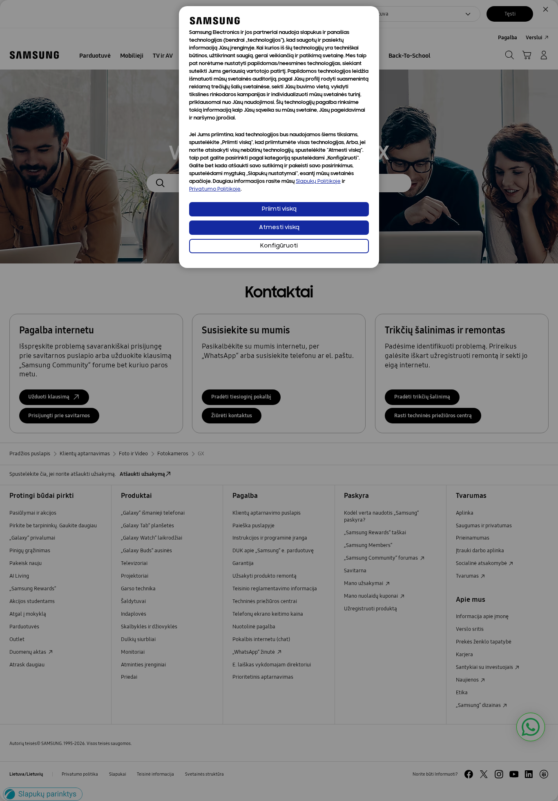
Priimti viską (279, 209)
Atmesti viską (279, 228)
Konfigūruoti (279, 246)
